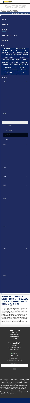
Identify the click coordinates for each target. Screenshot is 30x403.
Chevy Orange (9, 72)
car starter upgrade (6, 55)
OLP (11, 64)
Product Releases (9, 35)
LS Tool (26, 64)
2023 (4, 144)
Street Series (4, 60)
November (8, 125)
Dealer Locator (14, 334)
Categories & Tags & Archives (20, 13)
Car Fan (26, 55)
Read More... (22, 323)
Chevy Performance (21, 48)
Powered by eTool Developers (8, 393)
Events (5, 25)
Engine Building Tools (7, 70)
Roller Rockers (5, 62)
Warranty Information (14, 347)
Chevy (22, 72)
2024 (4, 122)
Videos (5, 40)
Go (14, 369)
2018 (4, 226)
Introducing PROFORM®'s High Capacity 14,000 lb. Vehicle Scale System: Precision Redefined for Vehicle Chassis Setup (15, 300)
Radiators (19, 52)
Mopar (12, 50)
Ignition (14, 65)
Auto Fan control (24, 62)
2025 (4, 113)
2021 (4, 176)
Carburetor (25, 54)
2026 (4, 81)
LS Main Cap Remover (6, 65)
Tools (26, 50)
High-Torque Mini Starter (23, 65)
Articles (5, 19)
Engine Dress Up (23, 69)
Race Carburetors (14, 62)
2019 (4, 198)
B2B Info (14, 338)
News (4, 30)
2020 (4, 185)
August (8, 135)
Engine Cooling (17, 54)
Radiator (26, 52)
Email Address (14, 363)
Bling (16, 60)
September (9, 130)
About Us (14, 332)
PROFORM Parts (6, 50)
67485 (25, 74)
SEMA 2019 (26, 60)
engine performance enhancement (10, 69)
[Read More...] (15, 294)
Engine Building (20, 50)
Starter (11, 60)
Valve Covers (18, 59)
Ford (3, 54)
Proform (7, 49)
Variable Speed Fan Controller (8, 59)
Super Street (25, 59)
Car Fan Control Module (17, 55)
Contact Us (14, 345)
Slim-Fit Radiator (6, 52)
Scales (13, 52)
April (7, 139)
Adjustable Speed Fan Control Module (11, 74)
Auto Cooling (9, 54)
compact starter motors (21, 70)
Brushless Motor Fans (9, 57)
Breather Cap (22, 57)
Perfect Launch (5, 64)
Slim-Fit (20, 60)
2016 (4, 275)
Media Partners (14, 336)
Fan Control (22, 67)
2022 (4, 167)
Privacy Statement (14, 349)
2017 (4, 248)
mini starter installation (18, 64)
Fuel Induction (8, 67)
